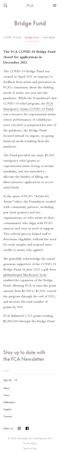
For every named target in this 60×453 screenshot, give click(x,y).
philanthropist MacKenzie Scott (24, 275)
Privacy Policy (30, 443)
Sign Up (7, 380)
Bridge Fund (31, 37)
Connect (7, 416)
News (6, 395)
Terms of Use (30, 448)
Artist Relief (48, 37)
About (6, 388)
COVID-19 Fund (12, 37)
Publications (9, 402)
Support (7, 409)
